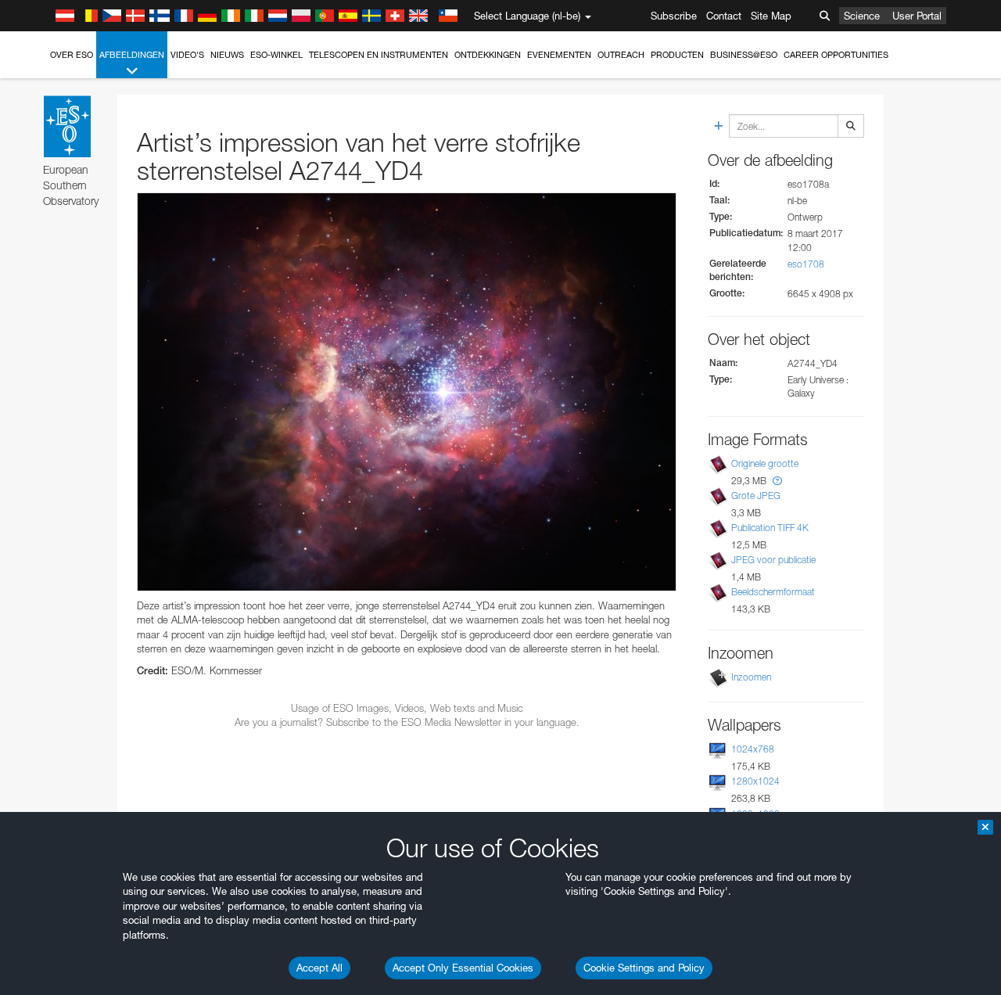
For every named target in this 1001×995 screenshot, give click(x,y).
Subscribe (674, 15)
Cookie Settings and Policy (644, 967)
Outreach (620, 54)
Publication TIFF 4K (770, 527)
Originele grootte (764, 463)
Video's (187, 54)
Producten (677, 54)
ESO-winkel (276, 54)
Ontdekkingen (487, 54)
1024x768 (752, 749)
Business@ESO (743, 54)
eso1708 (806, 264)
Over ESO (71, 54)
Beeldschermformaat (773, 592)
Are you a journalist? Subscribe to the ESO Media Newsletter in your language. (407, 722)
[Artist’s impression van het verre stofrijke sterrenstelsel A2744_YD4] (407, 392)
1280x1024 (755, 781)
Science (862, 15)
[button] (777, 481)
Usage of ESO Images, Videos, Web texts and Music (407, 708)
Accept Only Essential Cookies (463, 967)
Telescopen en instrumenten (378, 54)
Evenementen (559, 54)
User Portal (917, 15)
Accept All (319, 967)
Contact (723, 15)
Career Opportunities (836, 54)
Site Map (771, 15)
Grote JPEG (755, 495)
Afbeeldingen (131, 54)
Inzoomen (751, 677)
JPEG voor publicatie (773, 560)
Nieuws (227, 54)
